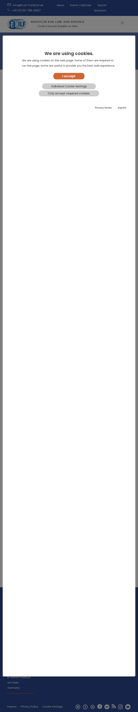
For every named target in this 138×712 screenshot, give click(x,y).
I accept (68, 76)
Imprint (122, 108)
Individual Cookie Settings (69, 86)
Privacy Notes (103, 108)
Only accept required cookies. (69, 93)
